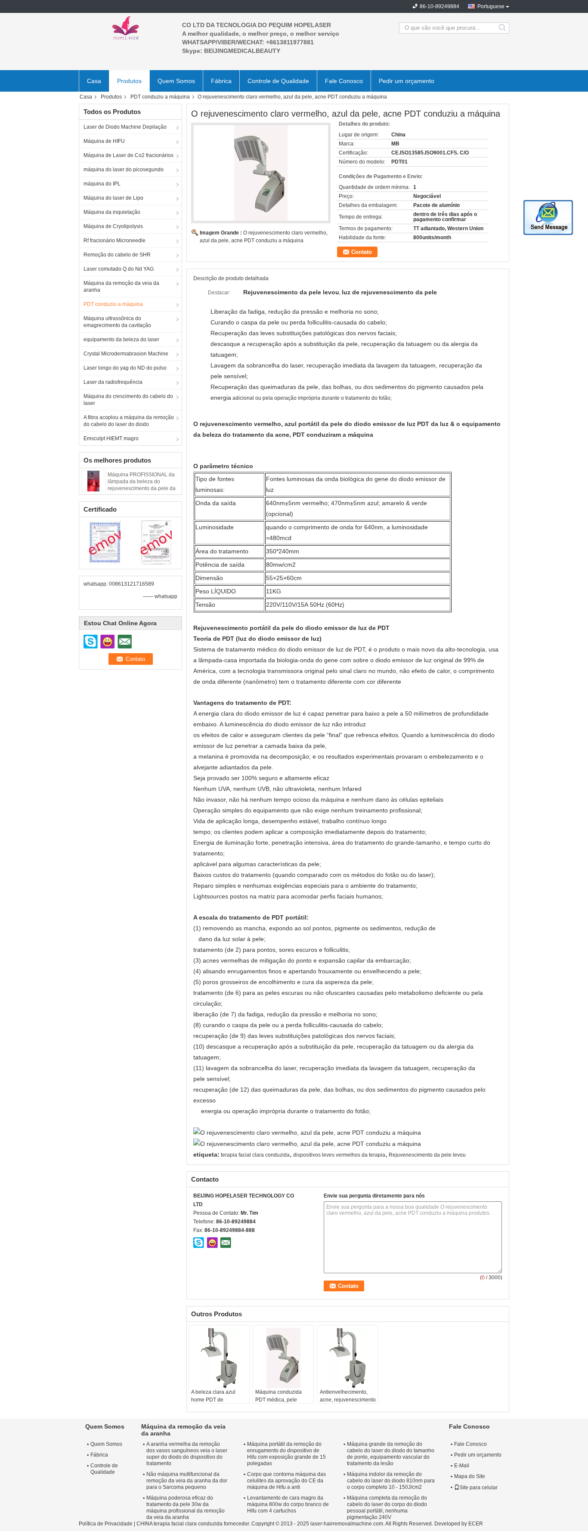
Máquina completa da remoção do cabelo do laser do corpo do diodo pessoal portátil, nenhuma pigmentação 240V (387, 1507)
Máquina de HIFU (104, 141)
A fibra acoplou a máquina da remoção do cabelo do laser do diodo (129, 420)
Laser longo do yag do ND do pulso (125, 368)
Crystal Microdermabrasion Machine (126, 354)
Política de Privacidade (106, 1524)
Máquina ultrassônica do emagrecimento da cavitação (117, 321)
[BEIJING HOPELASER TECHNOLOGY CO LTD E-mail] (225, 1242)
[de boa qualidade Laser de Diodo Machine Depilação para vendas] (105, 542)
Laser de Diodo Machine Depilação (125, 127)
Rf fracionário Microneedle (114, 241)
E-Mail (461, 1466)
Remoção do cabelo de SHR (117, 255)
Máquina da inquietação (112, 212)
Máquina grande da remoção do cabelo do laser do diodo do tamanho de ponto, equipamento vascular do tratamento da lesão (390, 1453)
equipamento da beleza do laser (121, 339)
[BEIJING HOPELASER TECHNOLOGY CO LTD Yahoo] (212, 1242)
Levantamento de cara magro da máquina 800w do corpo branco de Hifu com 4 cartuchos (288, 1504)
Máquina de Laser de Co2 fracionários (128, 155)
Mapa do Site (469, 1476)
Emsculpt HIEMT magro (111, 438)
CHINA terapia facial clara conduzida (179, 1524)
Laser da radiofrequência (113, 382)
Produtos (129, 80)
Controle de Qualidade (278, 80)
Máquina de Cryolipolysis (113, 226)
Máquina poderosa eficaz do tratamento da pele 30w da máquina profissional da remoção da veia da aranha (185, 1507)
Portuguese (490, 6)
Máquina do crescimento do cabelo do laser (128, 399)
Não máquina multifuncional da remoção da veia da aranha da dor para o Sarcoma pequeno (186, 1480)
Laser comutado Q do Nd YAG (119, 269)
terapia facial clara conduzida (255, 1155)
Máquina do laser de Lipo (113, 198)
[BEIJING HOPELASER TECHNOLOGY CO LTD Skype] (198, 1242)
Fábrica (221, 80)
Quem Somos (176, 80)
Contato (361, 252)
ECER (475, 1524)
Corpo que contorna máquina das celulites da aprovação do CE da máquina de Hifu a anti (286, 1480)
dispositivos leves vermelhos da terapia (339, 1155)
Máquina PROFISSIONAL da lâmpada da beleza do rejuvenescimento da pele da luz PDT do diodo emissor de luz (142, 488)
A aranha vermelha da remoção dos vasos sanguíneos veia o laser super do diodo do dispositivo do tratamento (186, 1453)
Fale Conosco (344, 80)
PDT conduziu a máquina (160, 97)
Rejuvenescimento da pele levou (427, 1155)
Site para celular (478, 1488)
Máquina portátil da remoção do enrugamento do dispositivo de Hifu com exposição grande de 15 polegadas (286, 1453)
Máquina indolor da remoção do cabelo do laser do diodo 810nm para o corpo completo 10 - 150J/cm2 (391, 1480)
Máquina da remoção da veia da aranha (121, 286)
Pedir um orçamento (406, 80)
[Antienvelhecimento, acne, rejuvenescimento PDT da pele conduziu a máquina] (348, 1358)
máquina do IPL (102, 184)
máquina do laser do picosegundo (124, 170)
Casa (94, 80)
